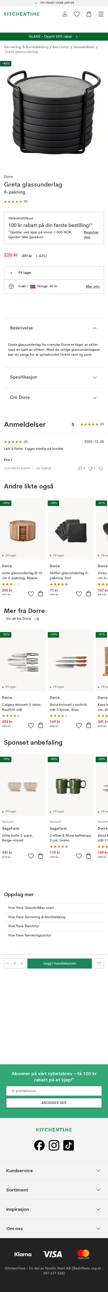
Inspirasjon (17, 1209)
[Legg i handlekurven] (41, 593)
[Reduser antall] (7, 964)
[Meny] (101, 14)
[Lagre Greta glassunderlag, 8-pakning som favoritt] (99, 964)
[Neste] (99, 113)
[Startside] (21, 14)
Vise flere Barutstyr (23, 926)
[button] (16, 202)
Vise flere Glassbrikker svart (31, 908)
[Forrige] (9, 113)
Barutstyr (60, 47)
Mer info (93, 286)
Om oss (14, 1228)
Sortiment (17, 1189)
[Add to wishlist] (31, 593)
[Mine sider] (65, 14)
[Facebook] (39, 1145)
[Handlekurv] (89, 14)
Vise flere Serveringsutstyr (29, 935)
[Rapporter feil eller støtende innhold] (100, 468)
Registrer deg (91, 235)
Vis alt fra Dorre (18, 619)
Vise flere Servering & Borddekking (36, 917)
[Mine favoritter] (77, 14)
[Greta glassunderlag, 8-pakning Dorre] (54, 112)
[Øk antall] (21, 964)
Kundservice (19, 1170)
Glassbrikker (84, 47)
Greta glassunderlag (21, 52)
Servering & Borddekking (26, 47)
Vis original (43, 468)
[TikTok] (68, 1145)
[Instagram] (54, 1145)
